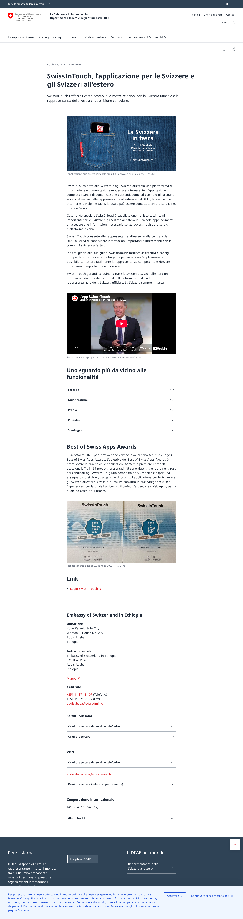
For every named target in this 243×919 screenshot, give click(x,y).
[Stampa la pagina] (224, 49)
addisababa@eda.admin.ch (86, 703)
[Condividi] (232, 49)
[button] (21, 37)
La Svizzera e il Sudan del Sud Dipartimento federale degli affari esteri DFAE (80, 16)
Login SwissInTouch (84, 589)
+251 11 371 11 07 (79, 694)
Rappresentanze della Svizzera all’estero (143, 866)
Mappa (71, 678)
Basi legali (24, 910)
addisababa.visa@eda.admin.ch (89, 774)
